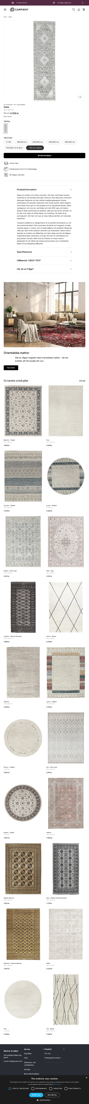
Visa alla (82, 381)
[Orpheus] (23, 672)
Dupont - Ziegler (9, 832)
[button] (83, 9)
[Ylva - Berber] (65, 999)
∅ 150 (8, 142)
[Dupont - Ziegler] (23, 803)
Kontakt (27, 1069)
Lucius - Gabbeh (51, 505)
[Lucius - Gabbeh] (65, 476)
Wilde (48, 963)
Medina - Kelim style (10, 571)
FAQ (26, 1058)
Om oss (47, 1053)
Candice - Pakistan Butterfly (13, 636)
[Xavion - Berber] (65, 607)
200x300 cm (38, 142)
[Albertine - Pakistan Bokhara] (23, 934)
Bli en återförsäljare (31, 1074)
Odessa (48, 832)
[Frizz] (65, 411)
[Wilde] (65, 934)
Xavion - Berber (51, 636)
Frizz (47, 440)
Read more (57, 1084)
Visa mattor (11, 368)
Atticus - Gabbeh (9, 767)
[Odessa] (65, 803)
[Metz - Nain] (65, 542)
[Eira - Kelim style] (65, 738)
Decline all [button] (52, 1095)
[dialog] (44, 1089)
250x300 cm (54, 142)
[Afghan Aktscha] (23, 869)
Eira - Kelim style (51, 767)
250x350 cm (70, 142)
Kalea (10, 17)
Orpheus (6, 702)
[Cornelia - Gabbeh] (23, 476)
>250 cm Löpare (35, 148)
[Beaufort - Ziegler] (23, 411)
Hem (5, 17)
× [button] (86, 1078)
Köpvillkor (28, 1054)
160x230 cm (22, 142)
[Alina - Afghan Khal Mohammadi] (65, 869)
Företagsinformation (52, 1058)
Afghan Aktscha (9, 898)
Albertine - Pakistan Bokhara (13, 963)
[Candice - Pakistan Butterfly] (23, 607)
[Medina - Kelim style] (23, 542)
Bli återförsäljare (44, 155)
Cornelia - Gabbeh (9, 505)
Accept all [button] (36, 1095)
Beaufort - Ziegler (9, 440)
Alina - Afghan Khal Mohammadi (56, 898)
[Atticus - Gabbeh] (23, 738)
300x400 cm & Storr (14, 148)
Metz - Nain (50, 571)
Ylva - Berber (50, 1029)
